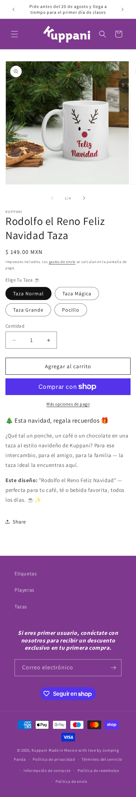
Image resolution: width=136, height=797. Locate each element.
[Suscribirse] (113, 667)
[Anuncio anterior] (13, 9)
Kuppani (40, 750)
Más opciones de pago (68, 404)
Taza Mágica (76, 293)
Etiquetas (26, 573)
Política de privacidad (54, 759)
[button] (14, 34)
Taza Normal (28, 293)
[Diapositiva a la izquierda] (52, 198)
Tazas (21, 606)
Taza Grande (28, 310)
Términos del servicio (102, 759)
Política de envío (71, 781)
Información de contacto (47, 770)
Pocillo (70, 310)
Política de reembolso (98, 770)
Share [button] (19, 521)
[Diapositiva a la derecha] (84, 198)
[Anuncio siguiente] (123, 9)
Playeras (24, 590)
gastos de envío (62, 261)
